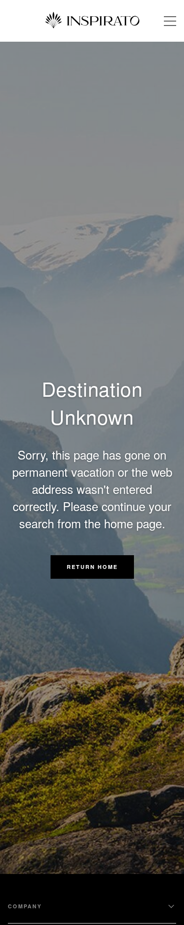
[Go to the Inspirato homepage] (92, 21)
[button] (92, 567)
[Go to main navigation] (170, 21)
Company (25, 906)
